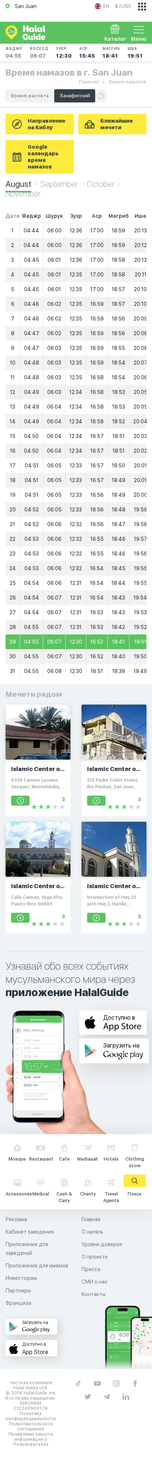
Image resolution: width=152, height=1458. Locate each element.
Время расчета (30, 95)
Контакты (94, 1294)
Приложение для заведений (27, 1248)
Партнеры (18, 1291)
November (23, 193)
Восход (39, 52)
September (59, 184)
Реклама (16, 1219)
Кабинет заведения (30, 1232)
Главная (89, 81)
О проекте (95, 1257)
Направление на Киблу (46, 124)
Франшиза (18, 1303)
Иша (135, 52)
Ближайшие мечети (116, 124)
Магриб (111, 52)
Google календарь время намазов (43, 157)
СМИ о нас (95, 1282)
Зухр (64, 52)
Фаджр (14, 52)
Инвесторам (21, 1278)
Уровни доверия (102, 1244)
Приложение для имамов (37, 1266)
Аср (87, 52)
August (18, 184)
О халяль (92, 1232)
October (100, 184)
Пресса (91, 1269)
